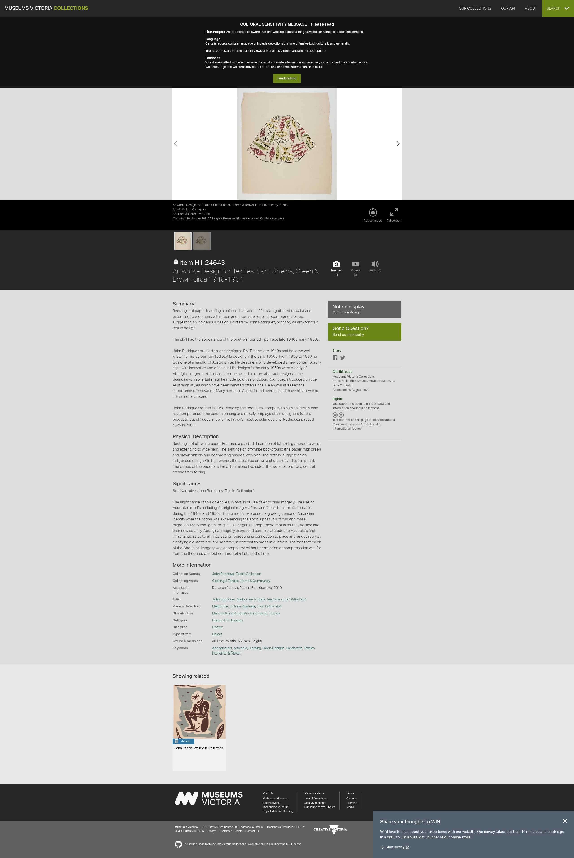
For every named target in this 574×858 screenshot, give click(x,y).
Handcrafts (294, 648)
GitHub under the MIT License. (283, 844)
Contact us (252, 831)
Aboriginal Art (222, 648)
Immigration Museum (275, 807)
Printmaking (258, 613)
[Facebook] (335, 358)
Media (350, 807)
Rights (238, 831)
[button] (558, 8)
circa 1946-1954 (294, 599)
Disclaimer (225, 831)
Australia (273, 599)
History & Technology (227, 620)
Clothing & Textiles (225, 581)
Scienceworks (271, 803)
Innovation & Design (226, 652)
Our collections (475, 8)
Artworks (240, 648)
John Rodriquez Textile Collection (236, 574)
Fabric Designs (273, 648)
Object (217, 634)
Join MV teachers (315, 803)
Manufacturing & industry (230, 613)
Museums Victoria (46, 8)
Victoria (259, 599)
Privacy (211, 831)
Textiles (274, 613)
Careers (351, 798)
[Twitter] (342, 358)
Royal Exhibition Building (278, 811)
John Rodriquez (223, 599)
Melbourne (245, 599)
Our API (508, 8)
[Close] (565, 822)
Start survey (395, 847)
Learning (351, 803)
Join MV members (315, 798)
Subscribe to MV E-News (319, 807)
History (217, 627)
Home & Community (255, 581)
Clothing (254, 648)
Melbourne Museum (275, 798)
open (358, 403)
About (531, 8)
